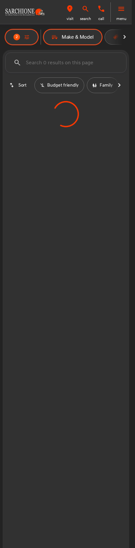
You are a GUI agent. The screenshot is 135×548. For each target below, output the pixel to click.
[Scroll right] (124, 37)
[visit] (69, 8)
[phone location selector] (101, 8)
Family (106, 85)
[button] (69, 12)
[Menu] (121, 9)
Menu (121, 18)
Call (101, 18)
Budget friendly (63, 85)
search (85, 18)
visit (70, 18)
